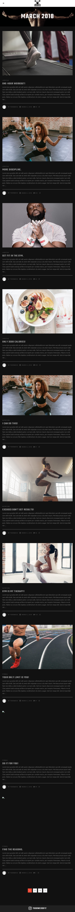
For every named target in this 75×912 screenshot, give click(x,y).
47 (36, 700)
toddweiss (14, 106)
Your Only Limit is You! (15, 677)
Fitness (5, 674)
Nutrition (6, 420)
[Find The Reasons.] (37, 819)
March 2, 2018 (27, 106)
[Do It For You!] (37, 733)
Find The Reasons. (12, 850)
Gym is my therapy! (13, 591)
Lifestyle (5, 80)
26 (36, 279)
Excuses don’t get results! (18, 510)
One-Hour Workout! (13, 84)
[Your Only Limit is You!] (37, 647)
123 (36, 614)
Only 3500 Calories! (14, 342)
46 (36, 532)
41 (36, 446)
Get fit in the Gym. (13, 256)
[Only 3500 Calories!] (37, 311)
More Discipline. (11, 170)
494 (36, 365)
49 (36, 106)
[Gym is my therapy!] (37, 563)
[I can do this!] (37, 395)
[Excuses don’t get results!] (37, 479)
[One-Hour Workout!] (37, 53)
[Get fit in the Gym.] (37, 225)
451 (36, 193)
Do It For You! (10, 763)
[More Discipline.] (37, 139)
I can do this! (10, 423)
